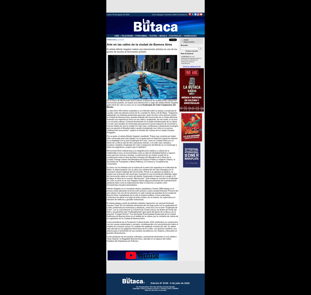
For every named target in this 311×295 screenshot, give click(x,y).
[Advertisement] (155, 6)
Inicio (154, 15)
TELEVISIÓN (127, 36)
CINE (116, 36)
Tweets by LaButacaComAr (192, 66)
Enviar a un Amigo (189, 41)
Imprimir (186, 39)
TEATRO (153, 36)
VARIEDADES (190, 36)
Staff (174, 15)
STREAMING (141, 36)
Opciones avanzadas (191, 51)
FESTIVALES (175, 36)
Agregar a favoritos (164, 15)
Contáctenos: (182, 15)
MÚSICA (163, 36)
